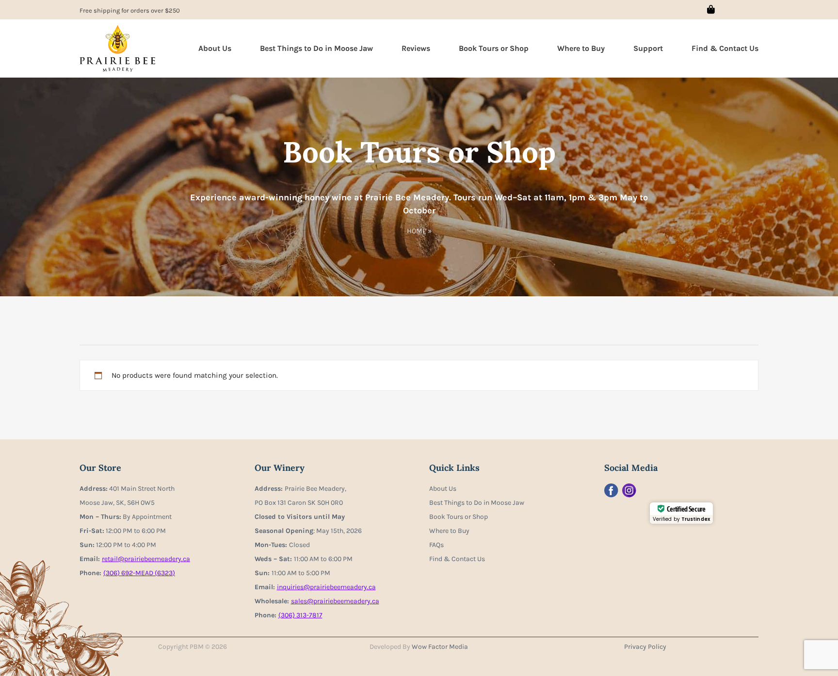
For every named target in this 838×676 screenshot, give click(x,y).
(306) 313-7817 (300, 615)
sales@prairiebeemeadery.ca (335, 601)
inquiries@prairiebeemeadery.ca (326, 587)
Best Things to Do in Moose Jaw (316, 48)
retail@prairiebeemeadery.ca (146, 559)
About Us (214, 48)
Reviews (416, 48)
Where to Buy (581, 48)
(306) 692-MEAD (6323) (139, 573)
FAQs (436, 545)
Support (648, 48)
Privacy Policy (645, 647)
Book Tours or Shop (494, 48)
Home (416, 230)
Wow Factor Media (440, 647)
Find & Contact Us (725, 48)
